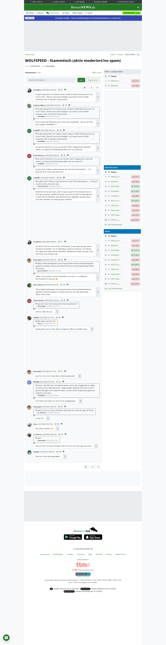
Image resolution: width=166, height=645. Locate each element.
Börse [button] (40, 13)
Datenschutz (120, 554)
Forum (120, 54)
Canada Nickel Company (121, 196)
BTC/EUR (126, 2)
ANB (90, 554)
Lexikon (70, 554)
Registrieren (93, 80)
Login (81, 80)
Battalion (114, 85)
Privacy (109, 554)
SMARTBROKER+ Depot (131, 13)
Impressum (44, 554)
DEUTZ (113, 200)
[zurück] (91, 87)
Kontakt (99, 554)
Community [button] (54, 13)
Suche (89, 13)
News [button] (67, 13)
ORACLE (114, 81)
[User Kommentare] (6, 638)
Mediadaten (58, 554)
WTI (80, 2)
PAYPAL (114, 220)
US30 (59, 2)
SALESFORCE (116, 186)
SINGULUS (115, 205)
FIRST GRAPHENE (117, 215)
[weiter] (97, 87)
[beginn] (85, 87)
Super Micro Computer (120, 210)
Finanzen (80, 554)
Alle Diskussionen (115, 224)
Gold (101, 2)
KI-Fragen (79, 13)
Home (31, 13)
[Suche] (138, 7)
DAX (37, 2)
